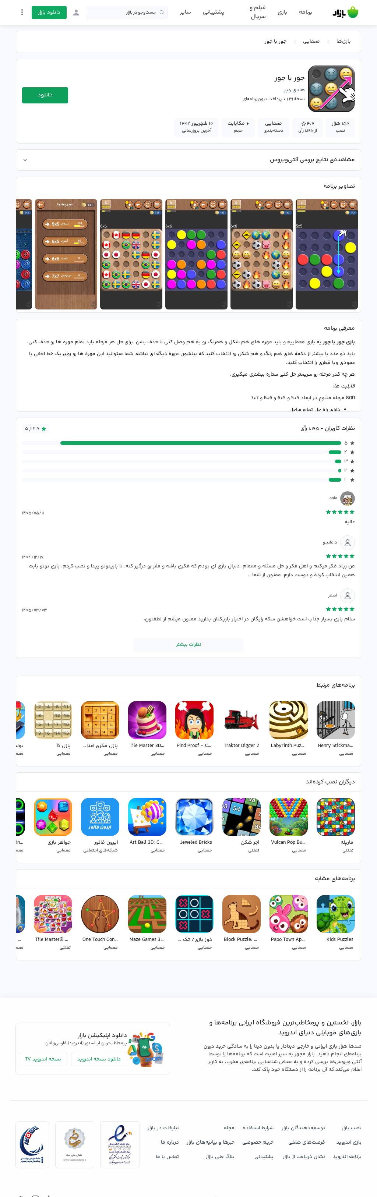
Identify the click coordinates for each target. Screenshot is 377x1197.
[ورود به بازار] (76, 12)
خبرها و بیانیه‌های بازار (211, 1142)
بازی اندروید (349, 1142)
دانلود (45, 95)
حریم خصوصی (258, 1142)
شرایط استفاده (258, 1128)
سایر (185, 12)
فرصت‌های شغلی (306, 1142)
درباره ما (170, 1142)
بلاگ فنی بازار (220, 1157)
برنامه (305, 12)
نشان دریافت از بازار (304, 1157)
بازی (282, 12)
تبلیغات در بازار (163, 1128)
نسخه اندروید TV (43, 1059)
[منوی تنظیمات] (22, 12)
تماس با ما (167, 1157)
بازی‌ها (344, 42)
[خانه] (346, 12)
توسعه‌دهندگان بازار (303, 1128)
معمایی (311, 42)
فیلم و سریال (257, 12)
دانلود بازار (49, 12)
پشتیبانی (213, 12)
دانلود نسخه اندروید (99, 1059)
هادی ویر (294, 90)
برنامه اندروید (347, 1157)
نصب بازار (352, 1128)
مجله (229, 1128)
